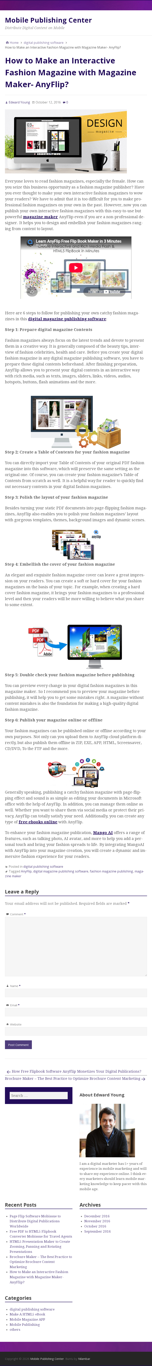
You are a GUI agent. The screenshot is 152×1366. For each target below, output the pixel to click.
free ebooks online (38, 822)
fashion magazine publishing (111, 871)
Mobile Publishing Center (48, 20)
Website (16, 1024)
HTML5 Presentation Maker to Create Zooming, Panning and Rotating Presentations (40, 1247)
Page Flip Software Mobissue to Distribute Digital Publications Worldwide (35, 1221)
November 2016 (97, 1221)
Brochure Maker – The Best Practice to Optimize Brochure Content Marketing (72, 1078)
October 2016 (95, 1226)
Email (15, 1005)
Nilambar (84, 1359)
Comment (18, 914)
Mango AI (103, 832)
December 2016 (97, 1216)
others (15, 1330)
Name (15, 986)
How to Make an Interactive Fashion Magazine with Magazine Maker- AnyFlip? (39, 1277)
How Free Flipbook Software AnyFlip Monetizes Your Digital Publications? (76, 1071)
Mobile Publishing (25, 1325)
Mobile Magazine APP (27, 1319)
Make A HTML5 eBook (27, 1314)
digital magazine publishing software (60, 871)
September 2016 (97, 1231)
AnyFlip (26, 871)
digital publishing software (43, 866)
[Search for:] (39, 1095)
